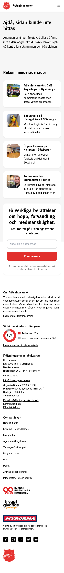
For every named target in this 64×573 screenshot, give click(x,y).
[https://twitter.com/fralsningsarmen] (28, 539)
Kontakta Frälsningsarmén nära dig (21, 400)
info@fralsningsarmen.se (16, 380)
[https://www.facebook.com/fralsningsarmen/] (5, 539)
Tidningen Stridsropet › (15, 447)
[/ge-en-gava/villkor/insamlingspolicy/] (16, 490)
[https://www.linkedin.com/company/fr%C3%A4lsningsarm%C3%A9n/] (20, 539)
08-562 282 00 (10, 375)
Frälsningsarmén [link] (22, 5)
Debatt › (7, 465)
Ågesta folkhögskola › (14, 441)
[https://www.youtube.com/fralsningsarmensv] (35, 539)
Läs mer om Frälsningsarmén (18, 316)
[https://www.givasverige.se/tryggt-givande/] (11, 504)
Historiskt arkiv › (11, 423)
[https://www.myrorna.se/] (20, 518)
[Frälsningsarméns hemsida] (6, 6)
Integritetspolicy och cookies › (18, 478)
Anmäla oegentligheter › (15, 472)
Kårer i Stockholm (12, 404)
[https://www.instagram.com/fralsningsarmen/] (13, 539)
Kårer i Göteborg (11, 407)
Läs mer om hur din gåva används (20, 345)
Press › (6, 459)
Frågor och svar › (11, 453)
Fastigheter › (9, 435)
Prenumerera (32, 256)
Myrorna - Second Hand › (16, 429)
